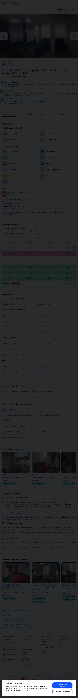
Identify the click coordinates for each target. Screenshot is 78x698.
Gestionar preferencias (62, 691)
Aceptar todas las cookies (62, 685)
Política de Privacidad (22, 690)
